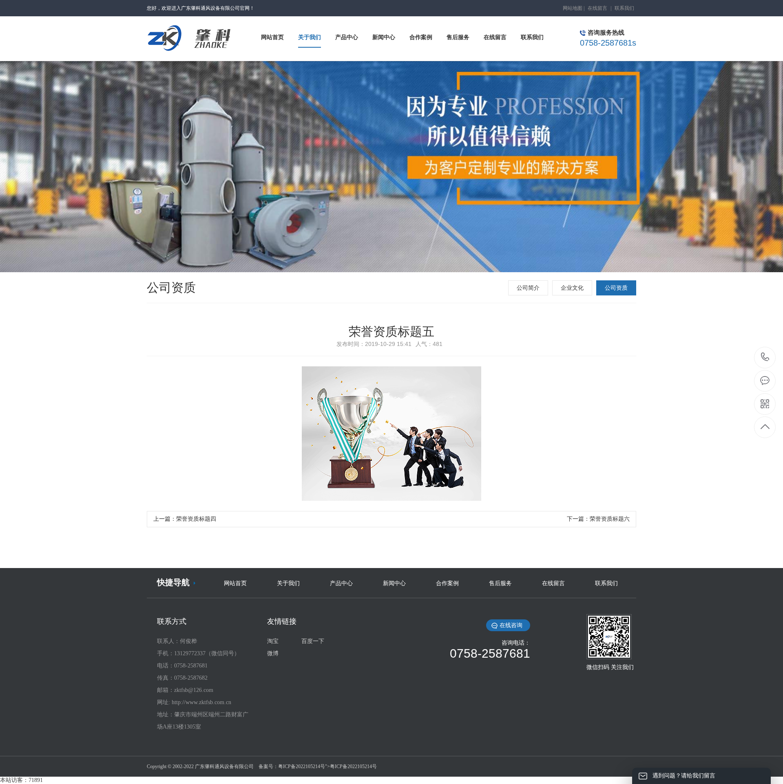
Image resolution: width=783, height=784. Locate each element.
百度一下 (312, 641)
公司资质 (616, 288)
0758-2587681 (765, 357)
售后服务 (500, 583)
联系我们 (624, 8)
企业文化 (572, 288)
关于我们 (288, 583)
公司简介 (528, 288)
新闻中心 (394, 583)
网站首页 (235, 583)
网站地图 (572, 8)
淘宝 (273, 641)
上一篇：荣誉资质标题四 (184, 519)
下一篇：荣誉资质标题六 (598, 519)
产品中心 (341, 583)
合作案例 (447, 583)
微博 (273, 653)
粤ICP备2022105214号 (301, 766)
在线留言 (597, 8)
